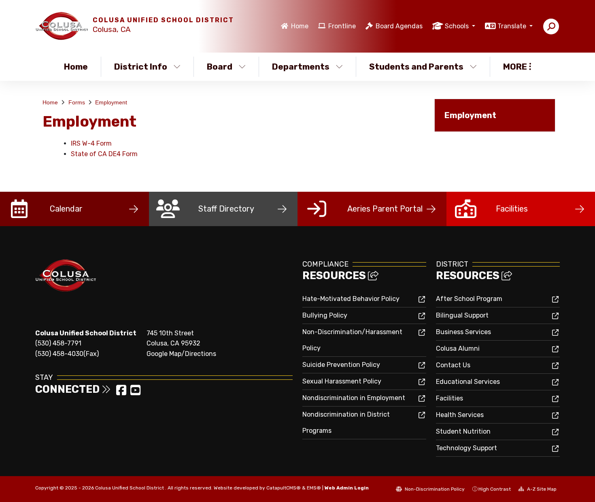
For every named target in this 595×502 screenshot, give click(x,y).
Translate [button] (512, 26)
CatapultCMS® (283, 488)
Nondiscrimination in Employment (353, 398)
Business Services (463, 332)
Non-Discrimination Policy (434, 489)
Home (299, 26)
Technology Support (466, 448)
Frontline (342, 26)
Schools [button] (457, 26)
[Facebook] (122, 392)
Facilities (449, 398)
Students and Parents (416, 66)
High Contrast (494, 489)
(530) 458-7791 (58, 343)
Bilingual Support (462, 315)
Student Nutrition (463, 431)
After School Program (469, 299)
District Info (140, 66)
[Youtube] (135, 392)
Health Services (460, 415)
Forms (76, 102)
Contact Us (453, 365)
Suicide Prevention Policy (341, 365)
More (515, 66)
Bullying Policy (324, 315)
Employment (111, 102)
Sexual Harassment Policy (341, 381)
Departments (300, 66)
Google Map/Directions (181, 354)
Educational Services (468, 382)
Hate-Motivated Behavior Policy (351, 299)
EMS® (314, 488)
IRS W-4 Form (91, 143)
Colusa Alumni (458, 348)
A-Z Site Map (541, 489)
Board (219, 66)
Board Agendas (399, 26)
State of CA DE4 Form (104, 154)
